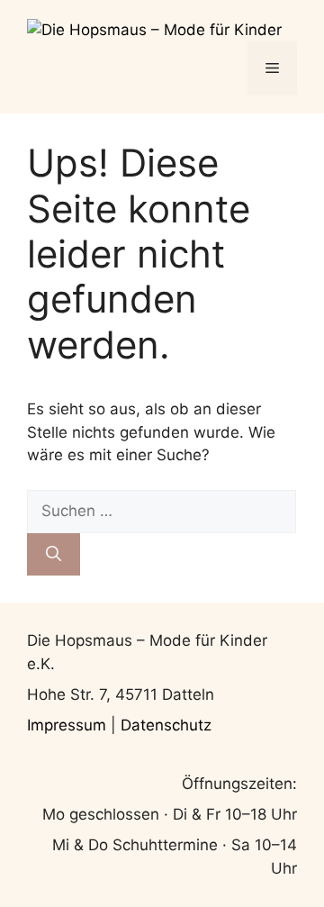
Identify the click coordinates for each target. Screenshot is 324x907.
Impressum (69, 725)
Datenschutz (166, 725)
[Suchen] (53, 554)
